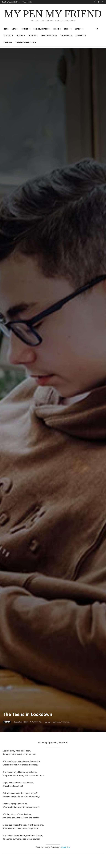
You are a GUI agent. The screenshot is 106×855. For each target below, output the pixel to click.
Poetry (7, 722)
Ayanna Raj (36, 722)
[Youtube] (102, 2)
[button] (97, 29)
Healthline (65, 847)
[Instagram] (98, 2)
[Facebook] (94, 2)
